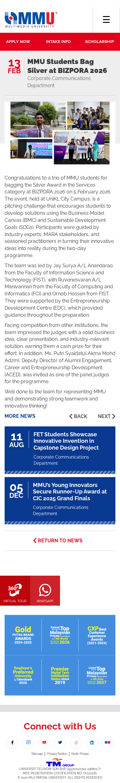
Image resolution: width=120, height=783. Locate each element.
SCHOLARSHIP (99, 41)
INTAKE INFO (58, 41)
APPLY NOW (18, 41)
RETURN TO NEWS (60, 541)
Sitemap (37, 753)
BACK (80, 416)
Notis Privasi (80, 753)
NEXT (104, 416)
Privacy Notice (57, 753)
